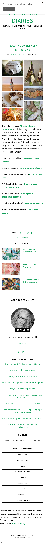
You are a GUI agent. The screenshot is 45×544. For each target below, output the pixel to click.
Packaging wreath (34, 203)
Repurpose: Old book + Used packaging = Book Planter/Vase (22, 411)
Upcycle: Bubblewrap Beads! (22, 388)
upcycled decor (22, 489)
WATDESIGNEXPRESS (22, 538)
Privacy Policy (18, 523)
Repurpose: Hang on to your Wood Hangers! (22, 382)
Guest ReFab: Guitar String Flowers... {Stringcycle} (22, 425)
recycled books (22, 460)
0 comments (23, 237)
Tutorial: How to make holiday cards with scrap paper (22, 396)
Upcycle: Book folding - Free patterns (22, 364)
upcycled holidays (18, 55)
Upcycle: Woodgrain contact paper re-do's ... (22, 418)
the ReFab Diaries (22, 16)
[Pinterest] (23, 352)
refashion (22, 466)
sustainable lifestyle (22, 472)
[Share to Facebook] (24, 233)
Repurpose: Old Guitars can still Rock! (22, 403)
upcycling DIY (22, 494)
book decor (22, 455)
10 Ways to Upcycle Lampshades (22, 376)
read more (22, 343)
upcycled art (22, 477)
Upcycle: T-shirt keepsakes (22, 370)
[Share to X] (21, 233)
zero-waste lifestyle (22, 500)
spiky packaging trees (31, 167)
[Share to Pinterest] (28, 233)
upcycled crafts (22, 483)
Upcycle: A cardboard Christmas (22, 48)
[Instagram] (18, 352)
